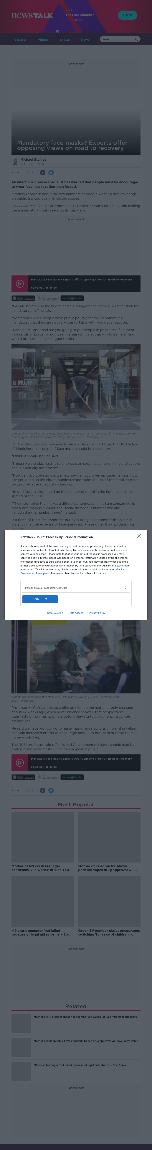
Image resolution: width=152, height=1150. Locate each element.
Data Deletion (55, 612)
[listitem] (76, 588)
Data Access (76, 612)
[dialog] (76, 575)
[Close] (140, 537)
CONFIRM (40, 599)
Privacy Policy (97, 612)
